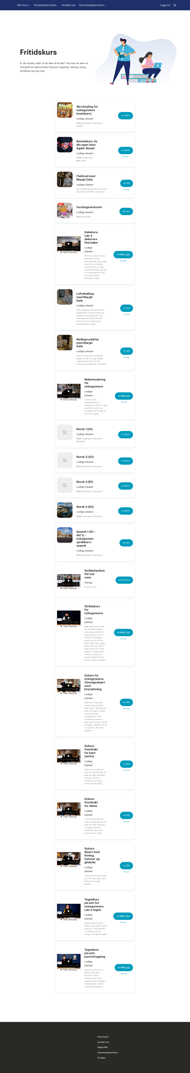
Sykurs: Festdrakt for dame (91, 802)
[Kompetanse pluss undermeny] (57, 5)
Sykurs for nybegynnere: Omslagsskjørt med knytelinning (94, 682)
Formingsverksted (89, 207)
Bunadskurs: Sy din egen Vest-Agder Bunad (87, 145)
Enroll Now (124, 580)
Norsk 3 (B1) (84, 481)
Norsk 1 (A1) (84, 429)
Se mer (126, 157)
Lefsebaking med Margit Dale (85, 297)
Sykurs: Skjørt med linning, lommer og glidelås (92, 855)
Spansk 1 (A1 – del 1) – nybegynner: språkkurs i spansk (85, 538)
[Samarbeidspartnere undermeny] (105, 5)
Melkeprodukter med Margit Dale (87, 343)
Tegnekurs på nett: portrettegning (94, 953)
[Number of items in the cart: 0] (175, 5)
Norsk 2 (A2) (85, 456)
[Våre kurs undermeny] (29, 5)
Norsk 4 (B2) (85, 507)
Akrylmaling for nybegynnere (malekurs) (87, 110)
